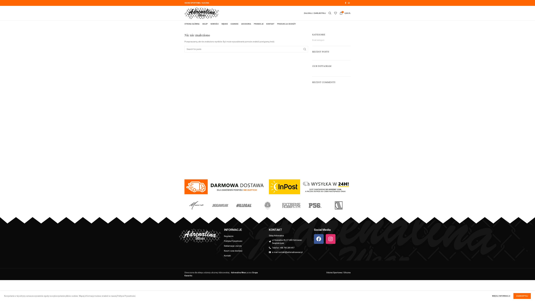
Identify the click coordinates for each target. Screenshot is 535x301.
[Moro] (196, 205)
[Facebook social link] (345, 3)
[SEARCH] (305, 49)
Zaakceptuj (522, 296)
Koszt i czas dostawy (233, 251)
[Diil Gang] (339, 205)
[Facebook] (319, 239)
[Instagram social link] (349, 3)
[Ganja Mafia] (267, 205)
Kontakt (227, 256)
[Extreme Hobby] (291, 205)
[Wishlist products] (335, 13)
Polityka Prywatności (233, 241)
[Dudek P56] (315, 205)
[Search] (330, 13)
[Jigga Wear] (220, 205)
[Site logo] (201, 13)
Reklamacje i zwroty (233, 246)
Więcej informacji (501, 296)
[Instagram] (330, 239)
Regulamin (229, 236)
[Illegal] (244, 205)
